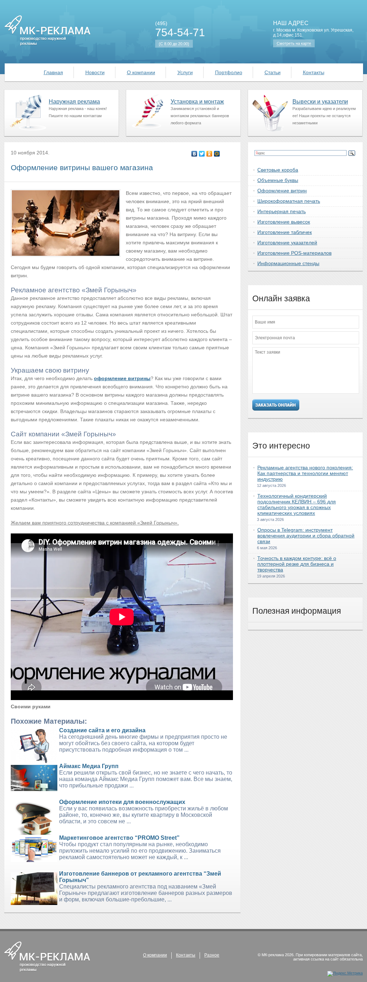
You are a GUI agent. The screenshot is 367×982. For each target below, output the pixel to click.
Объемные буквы (277, 180)
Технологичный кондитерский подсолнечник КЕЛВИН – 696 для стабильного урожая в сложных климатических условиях (296, 504)
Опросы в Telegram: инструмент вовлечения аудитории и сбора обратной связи (305, 535)
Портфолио (228, 72)
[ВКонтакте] (194, 153)
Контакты (313, 72)
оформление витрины (122, 378)
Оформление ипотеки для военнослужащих (122, 802)
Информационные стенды (288, 263)
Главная (53, 72)
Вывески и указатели (320, 102)
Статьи (272, 72)
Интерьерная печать (281, 211)
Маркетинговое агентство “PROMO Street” (119, 838)
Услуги (185, 72)
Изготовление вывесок (283, 222)
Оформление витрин (282, 190)
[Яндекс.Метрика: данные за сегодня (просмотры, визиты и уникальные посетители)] (345, 974)
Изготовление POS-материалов (294, 253)
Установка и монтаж (197, 102)
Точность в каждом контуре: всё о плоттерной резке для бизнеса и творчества (296, 564)
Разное (211, 955)
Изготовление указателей (287, 242)
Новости (95, 72)
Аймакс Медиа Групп (89, 766)
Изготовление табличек (284, 232)
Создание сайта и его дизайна (102, 730)
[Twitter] (202, 153)
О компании (141, 72)
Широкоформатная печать (288, 201)
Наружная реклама (74, 102)
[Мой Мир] (217, 153)
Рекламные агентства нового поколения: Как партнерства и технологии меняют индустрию (305, 473)
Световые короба (277, 170)
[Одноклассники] (209, 153)
